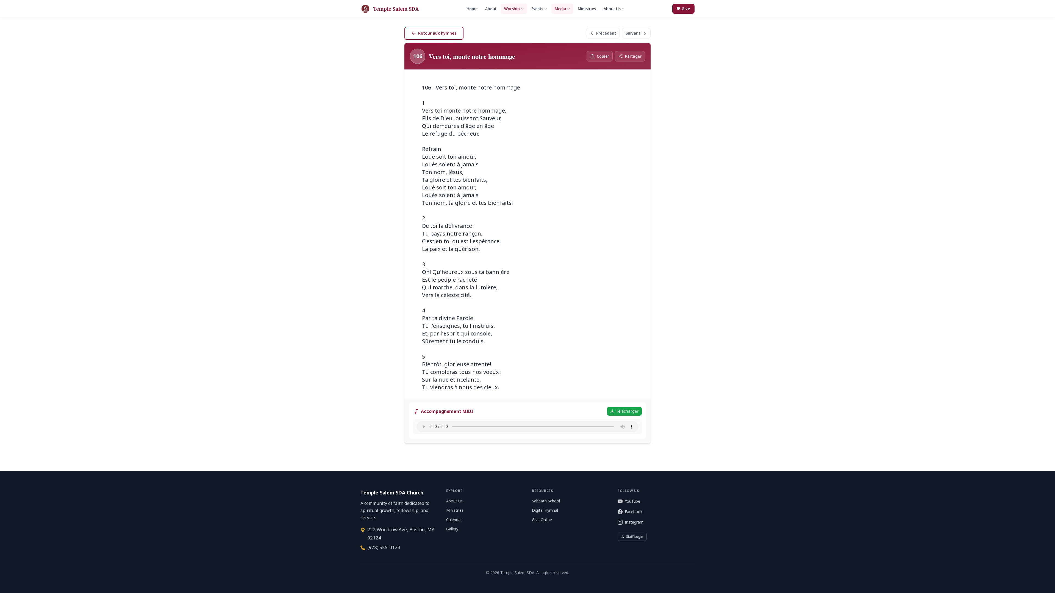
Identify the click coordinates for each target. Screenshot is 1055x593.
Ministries (454, 510)
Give (686, 8)
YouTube (632, 501)
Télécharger (627, 411)
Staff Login (634, 536)
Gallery (452, 529)
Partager (633, 56)
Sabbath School (546, 501)
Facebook (633, 511)
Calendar (454, 519)
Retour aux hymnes (437, 33)
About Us (454, 501)
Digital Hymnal (545, 510)
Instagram (634, 522)
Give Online (542, 519)
